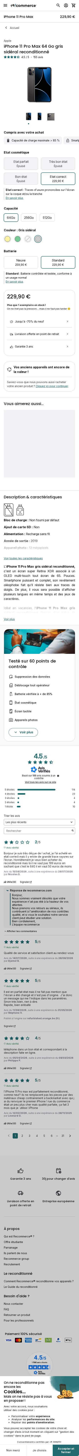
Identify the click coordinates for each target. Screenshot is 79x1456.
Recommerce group (16, 1258)
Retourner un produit (17, 1314)
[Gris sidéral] (38, 239)
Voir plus (9, 619)
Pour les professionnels (19, 1320)
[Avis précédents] (9, 1135)
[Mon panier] (73, 5)
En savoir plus (14, 198)
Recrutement (12, 1264)
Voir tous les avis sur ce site (40, 782)
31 (63, 1135)
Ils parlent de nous (15, 1253)
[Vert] (17, 239)
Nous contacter (13, 1303)
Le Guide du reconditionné (21, 1286)
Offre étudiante (13, 1242)
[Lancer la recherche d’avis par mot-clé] (72, 831)
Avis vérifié (12, 847)
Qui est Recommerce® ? (19, 1236)
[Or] (7, 239)
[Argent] (27, 239)
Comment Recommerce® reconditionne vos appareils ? (39, 1281)
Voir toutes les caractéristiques (23, 558)
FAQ (6, 1309)
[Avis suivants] (70, 1136)
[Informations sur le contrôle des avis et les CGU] (58, 775)
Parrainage (11, 1247)
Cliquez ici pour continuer (52, 386)
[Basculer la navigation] (5, 5)
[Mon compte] (66, 5)
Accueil (14, 27)
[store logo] (24, 5)
